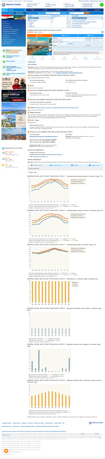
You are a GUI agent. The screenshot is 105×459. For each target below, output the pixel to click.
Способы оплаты (20, 13)
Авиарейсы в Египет (7, 27)
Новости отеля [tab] (95, 165)
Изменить (70, 43)
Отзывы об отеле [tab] (56, 165)
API (63, 423)
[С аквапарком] (67, 19)
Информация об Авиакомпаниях (11, 29)
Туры (32, 10)
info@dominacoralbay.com (56, 154)
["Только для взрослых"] (67, 25)
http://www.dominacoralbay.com (40, 156)
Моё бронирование (28, 1)
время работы (30, 6)
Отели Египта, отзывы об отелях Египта (34, 431)
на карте (97, 433)
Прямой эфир (49, 423)
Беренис (31, 23)
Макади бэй (32, 26)
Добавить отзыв (32, 172)
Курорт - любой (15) (34, 20)
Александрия (32, 21)
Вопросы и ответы (39, 423)
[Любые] (67, 18)
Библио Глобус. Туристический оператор (11, 5)
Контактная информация (7, 1)
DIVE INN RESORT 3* (78, 27)
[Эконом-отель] (67, 27)
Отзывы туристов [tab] (37, 165)
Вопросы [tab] (76, 165)
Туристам (101, 1)
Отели (45, 10)
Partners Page (57, 423)
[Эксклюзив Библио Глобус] (70, 23)
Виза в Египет (6, 35)
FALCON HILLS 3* (77, 25)
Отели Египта (6, 25)
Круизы (58, 10)
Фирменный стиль (7, 426)
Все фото (50, 53)
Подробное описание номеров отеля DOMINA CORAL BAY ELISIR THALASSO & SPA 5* (57, 107)
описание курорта (5, 434)
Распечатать (102, 32)
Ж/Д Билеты (84, 10)
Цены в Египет (6, 23)
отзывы (82, 433)
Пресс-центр (16, 426)
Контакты (5, 21)
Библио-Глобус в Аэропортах (10, 33)
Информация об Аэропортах (10, 31)
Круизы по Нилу (10, 61)
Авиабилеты (71, 10)
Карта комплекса (32, 64)
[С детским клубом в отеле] (70, 21)
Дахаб (31, 24)
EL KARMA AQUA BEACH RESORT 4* (81, 23)
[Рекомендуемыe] (70, 19)
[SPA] (67, 21)
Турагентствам (94, 1)
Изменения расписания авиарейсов (12, 56)
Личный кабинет (84, 1)
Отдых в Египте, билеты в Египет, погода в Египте (13, 431)
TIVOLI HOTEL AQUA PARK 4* (80, 20)
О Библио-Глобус (6, 423)
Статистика (85, 59)
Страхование (6, 37)
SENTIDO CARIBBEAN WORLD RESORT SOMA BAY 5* (85, 21)
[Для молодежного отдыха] (70, 25)
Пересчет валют (19, 12)
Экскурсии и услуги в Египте (9, 39)
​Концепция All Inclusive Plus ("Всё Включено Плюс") (44, 136)
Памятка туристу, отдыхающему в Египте (15, 74)
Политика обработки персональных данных (47, 426)
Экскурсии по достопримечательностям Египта (55, 431)
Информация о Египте (8, 41)
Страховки (97, 10)
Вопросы (64, 59)
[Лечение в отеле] (67, 23)
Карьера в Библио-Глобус (28, 426)
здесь (100, 437)
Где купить (30, 423)
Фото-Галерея (32, 59)
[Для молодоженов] (70, 27)
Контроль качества (18, 1)
